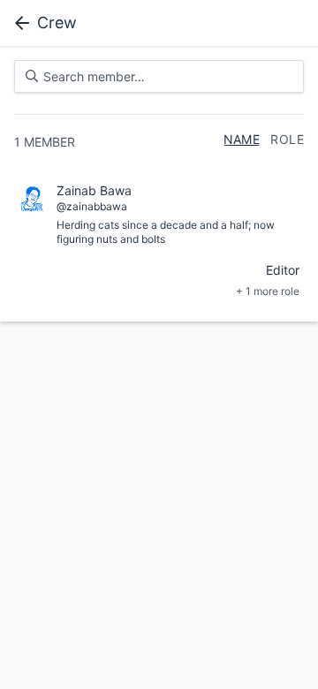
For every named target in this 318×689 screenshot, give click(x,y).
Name (242, 139)
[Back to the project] (18, 23)
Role (287, 139)
